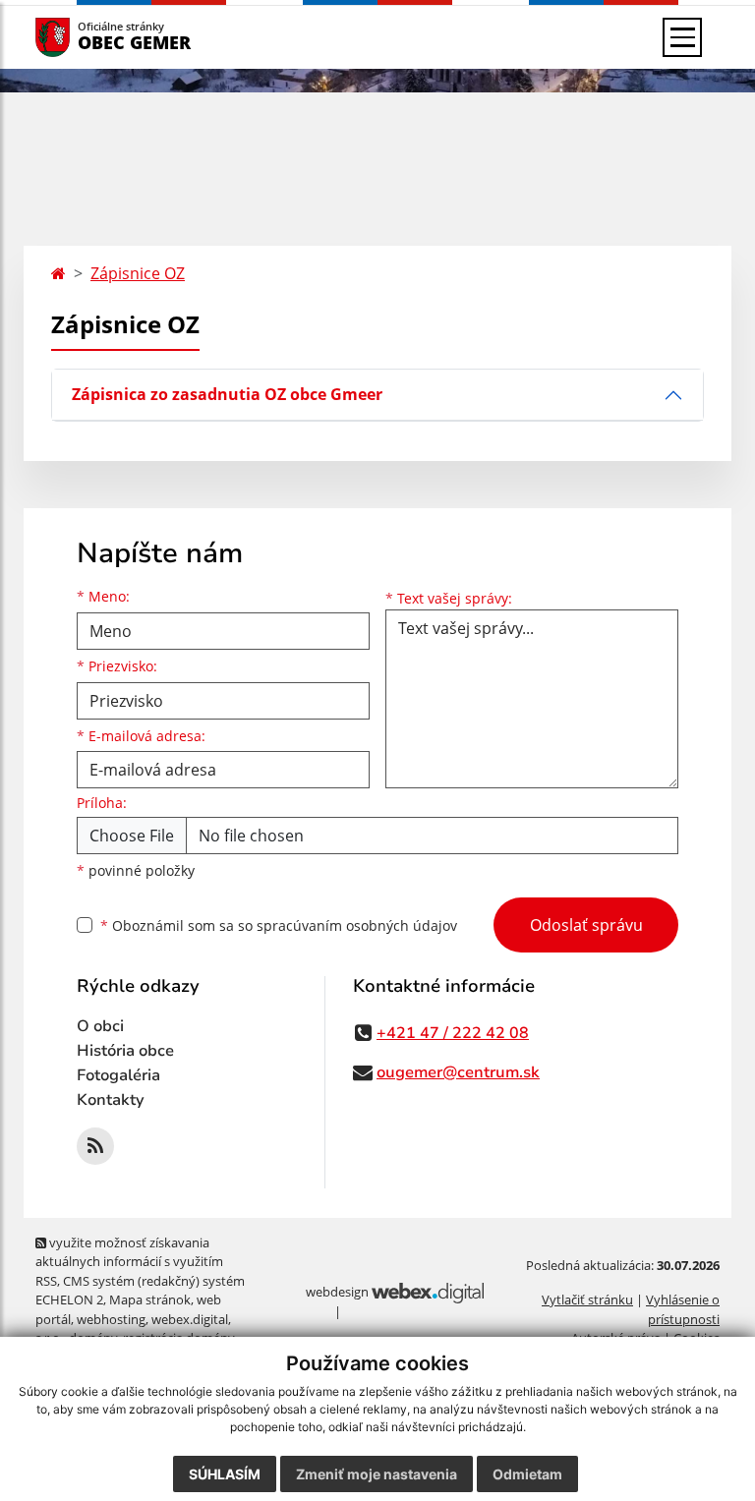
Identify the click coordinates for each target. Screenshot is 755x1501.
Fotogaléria (118, 1075)
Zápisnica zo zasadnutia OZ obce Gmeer (227, 394)
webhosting (111, 1319)
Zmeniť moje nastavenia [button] (376, 1474)
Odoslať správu (586, 925)
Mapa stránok (150, 1299)
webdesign (337, 1291)
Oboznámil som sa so (278, 925)
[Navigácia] (682, 37)
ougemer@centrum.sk (458, 1072)
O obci (100, 1026)
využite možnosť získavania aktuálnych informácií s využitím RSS (129, 1262)
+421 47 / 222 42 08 (453, 1033)
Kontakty (111, 1100)
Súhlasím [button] (225, 1474)
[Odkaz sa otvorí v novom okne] (95, 1146)
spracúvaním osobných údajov (357, 925)
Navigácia (82, 37)
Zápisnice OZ (137, 273)
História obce (125, 1051)
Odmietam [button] (527, 1474)
